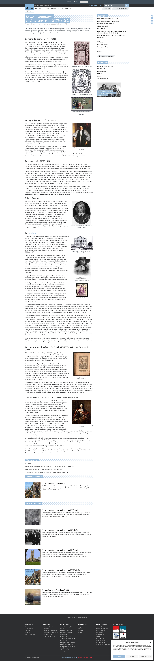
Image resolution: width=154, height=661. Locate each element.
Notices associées (102, 47)
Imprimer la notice (107, 56)
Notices (33, 24)
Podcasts (80, 631)
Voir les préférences (145, 656)
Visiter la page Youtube (84, 657)
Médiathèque (66, 8)
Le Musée (38, 8)
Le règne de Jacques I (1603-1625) (108, 19)
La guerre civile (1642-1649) (105, 23)
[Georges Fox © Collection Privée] (82, 268)
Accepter (118, 656)
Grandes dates (101, 69)
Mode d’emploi (100, 631)
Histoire (39, 24)
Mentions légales (101, 640)
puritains (33, 233)
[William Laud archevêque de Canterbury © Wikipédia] (82, 135)
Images (80, 627)
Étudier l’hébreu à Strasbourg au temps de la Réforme (67, 638)
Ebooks (80, 632)
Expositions (55, 8)
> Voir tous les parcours (50, 636)
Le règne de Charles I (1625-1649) (108, 21)
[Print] (152, 22)
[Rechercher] (127, 5)
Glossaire (100, 51)
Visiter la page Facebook (69, 657)
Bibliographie (101, 42)
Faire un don (84, 2)
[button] (151, 642)
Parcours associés (102, 44)
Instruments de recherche (105, 66)
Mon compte (93, 5)
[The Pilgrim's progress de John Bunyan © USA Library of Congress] (82, 364)
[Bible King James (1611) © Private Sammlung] (82, 53)
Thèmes (99, 76)
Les (98, 28)
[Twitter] (152, 19)
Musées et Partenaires (120, 8)
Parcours (46, 8)
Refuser (132, 656)
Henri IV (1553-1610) (66, 631)
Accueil (27, 24)
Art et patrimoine (102, 78)
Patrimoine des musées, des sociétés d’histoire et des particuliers (50, 632)
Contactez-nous (100, 638)
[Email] (152, 26)
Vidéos (80, 629)
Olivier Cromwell (102, 26)
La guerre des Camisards (67, 642)
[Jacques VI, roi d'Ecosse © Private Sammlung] (82, 81)
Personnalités (101, 71)
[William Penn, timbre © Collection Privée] (82, 290)
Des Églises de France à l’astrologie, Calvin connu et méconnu (67, 646)
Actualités (107, 8)
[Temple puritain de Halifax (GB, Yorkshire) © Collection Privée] (82, 243)
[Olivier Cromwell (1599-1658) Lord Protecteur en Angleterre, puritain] (82, 213)
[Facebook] (152, 16)
